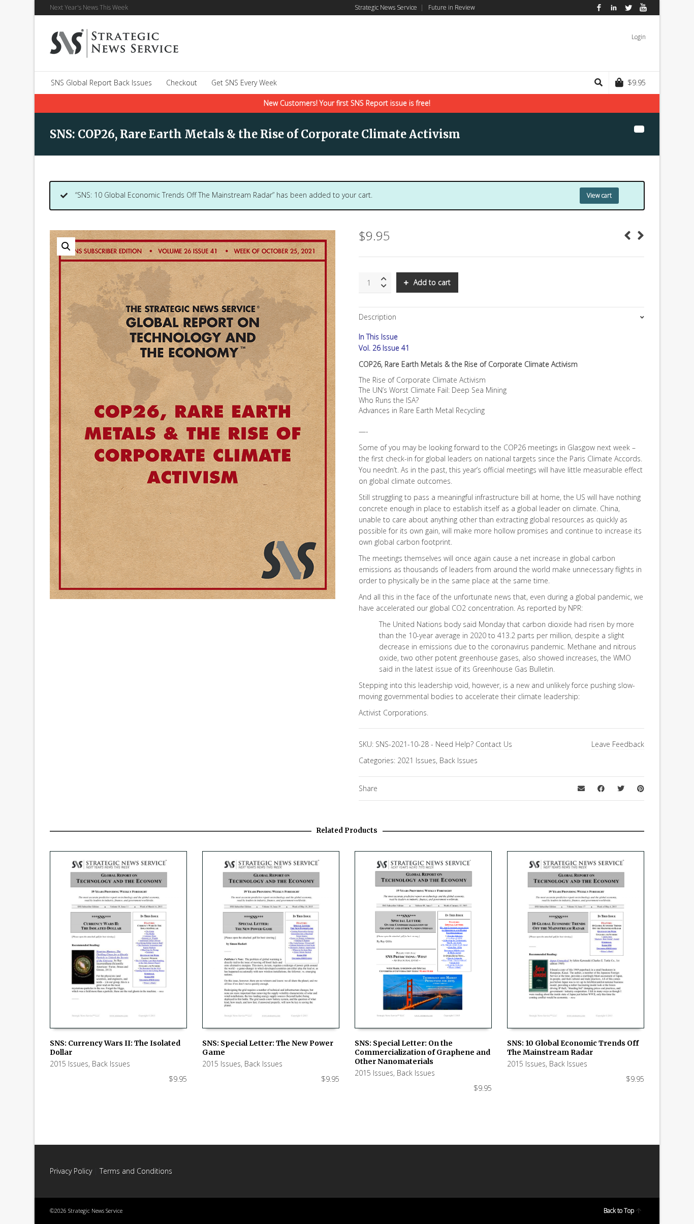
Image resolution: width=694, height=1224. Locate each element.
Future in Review (451, 7)
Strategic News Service (386, 7)
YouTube (643, 8)
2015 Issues (69, 1064)
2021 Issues (416, 760)
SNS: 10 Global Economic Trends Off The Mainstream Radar (573, 1048)
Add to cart (432, 282)
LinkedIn (614, 8)
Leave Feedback (617, 744)
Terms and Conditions (136, 1171)
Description (377, 317)
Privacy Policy (71, 1171)
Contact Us (494, 744)
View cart (599, 195)
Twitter (628, 8)
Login (639, 37)
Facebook (599, 8)
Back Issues (458, 760)
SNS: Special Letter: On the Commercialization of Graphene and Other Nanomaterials (422, 1052)
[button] (66, 246)
